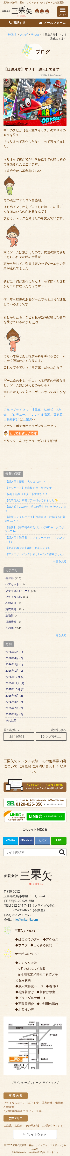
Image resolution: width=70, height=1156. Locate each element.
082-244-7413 (21, 905)
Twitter (12, 840)
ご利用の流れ (49, 1003)
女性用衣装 (25, 974)
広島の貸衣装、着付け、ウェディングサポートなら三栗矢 (34, 2)
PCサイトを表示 (34, 1134)
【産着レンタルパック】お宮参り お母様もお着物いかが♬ (35, 519)
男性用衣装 (44, 974)
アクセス (52, 939)
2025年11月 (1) (14, 683)
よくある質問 (42, 945)
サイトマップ (51, 1082)
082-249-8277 (21, 910)
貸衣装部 (10, 609)
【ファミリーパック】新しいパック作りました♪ (34, 554)
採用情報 (10, 621)
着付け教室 (47, 992)
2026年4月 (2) (14, 658)
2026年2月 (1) (14, 664)
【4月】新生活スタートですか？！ (26, 494)
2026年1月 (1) (14, 670)
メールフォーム (55, 22)
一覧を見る (59, 561)
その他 (9, 628)
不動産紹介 (26, 1003)
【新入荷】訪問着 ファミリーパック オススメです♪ (35, 539)
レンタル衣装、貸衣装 (47, 414)
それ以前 (10, 720)
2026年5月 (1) (14, 652)
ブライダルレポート (17, 590)
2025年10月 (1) (14, 689)
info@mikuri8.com (25, 919)
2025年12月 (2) (14, 676)
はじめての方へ (29, 939)
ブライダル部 (13, 596)
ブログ (23, 945)
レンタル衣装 (27, 962)
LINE (58, 840)
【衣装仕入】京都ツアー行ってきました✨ (31, 500)
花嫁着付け (26, 992)
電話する (19, 22)
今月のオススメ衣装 (32, 968)
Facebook (27, 840)
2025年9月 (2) (14, 695)
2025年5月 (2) (14, 714)
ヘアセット (12, 584)
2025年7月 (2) (14, 708)
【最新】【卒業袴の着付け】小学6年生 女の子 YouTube (35, 529)
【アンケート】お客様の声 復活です (28, 487)
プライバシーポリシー (24, 1082)
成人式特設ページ (30, 986)
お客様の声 (26, 1009)
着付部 (9, 578)
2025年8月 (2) (14, 701)
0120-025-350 (24, 901)
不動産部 (10, 603)
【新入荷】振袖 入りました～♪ (25, 481)
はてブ (43, 840)
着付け (53, 986)
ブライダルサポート (32, 998)
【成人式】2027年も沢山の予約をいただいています (35, 508)
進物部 (9, 615)
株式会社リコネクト (47, 1152)
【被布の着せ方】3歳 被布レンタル (28, 547)
